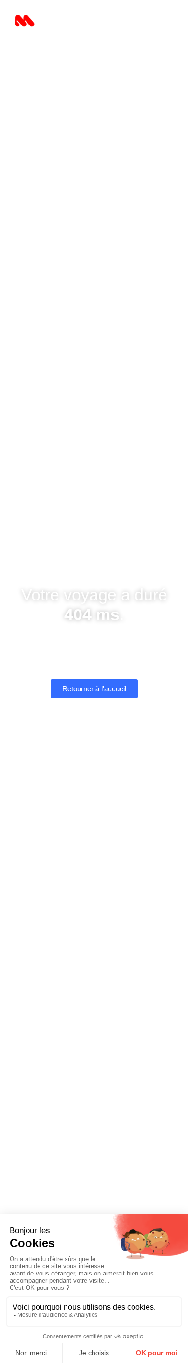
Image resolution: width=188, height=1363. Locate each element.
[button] (160, 22)
